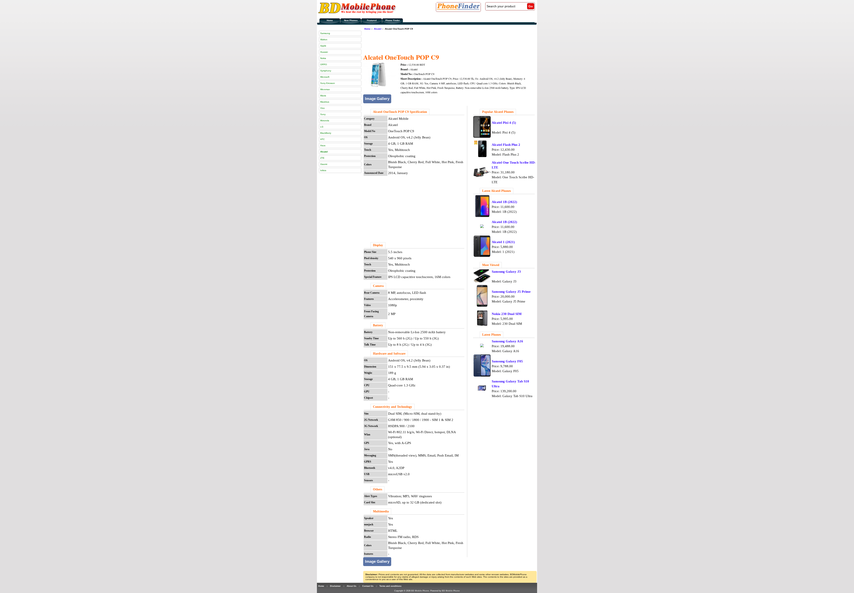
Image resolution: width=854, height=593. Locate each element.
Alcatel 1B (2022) (504, 202)
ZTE (322, 158)
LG (321, 127)
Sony (323, 114)
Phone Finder (392, 20)
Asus (322, 145)
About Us (351, 586)
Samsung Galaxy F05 (507, 361)
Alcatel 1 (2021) (503, 242)
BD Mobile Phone (420, 591)
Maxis (323, 95)
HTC (322, 139)
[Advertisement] (444, 41)
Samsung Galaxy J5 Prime (511, 291)
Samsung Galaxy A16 (507, 341)
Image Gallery (377, 99)
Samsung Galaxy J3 (506, 271)
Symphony (325, 70)
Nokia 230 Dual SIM (507, 314)
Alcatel (377, 29)
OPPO (323, 64)
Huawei (324, 52)
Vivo (322, 108)
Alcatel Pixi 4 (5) (504, 122)
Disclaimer (335, 586)
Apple (323, 46)
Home (330, 20)
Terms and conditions (390, 586)
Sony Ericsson (327, 83)
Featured (372, 20)
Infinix (323, 170)
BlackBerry (325, 133)
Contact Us (367, 586)
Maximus (324, 102)
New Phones (351, 20)
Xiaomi (323, 164)
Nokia (323, 58)
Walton (323, 39)
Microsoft (324, 77)
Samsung (325, 33)
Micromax (325, 89)
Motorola (324, 120)
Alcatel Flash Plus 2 (506, 144)
